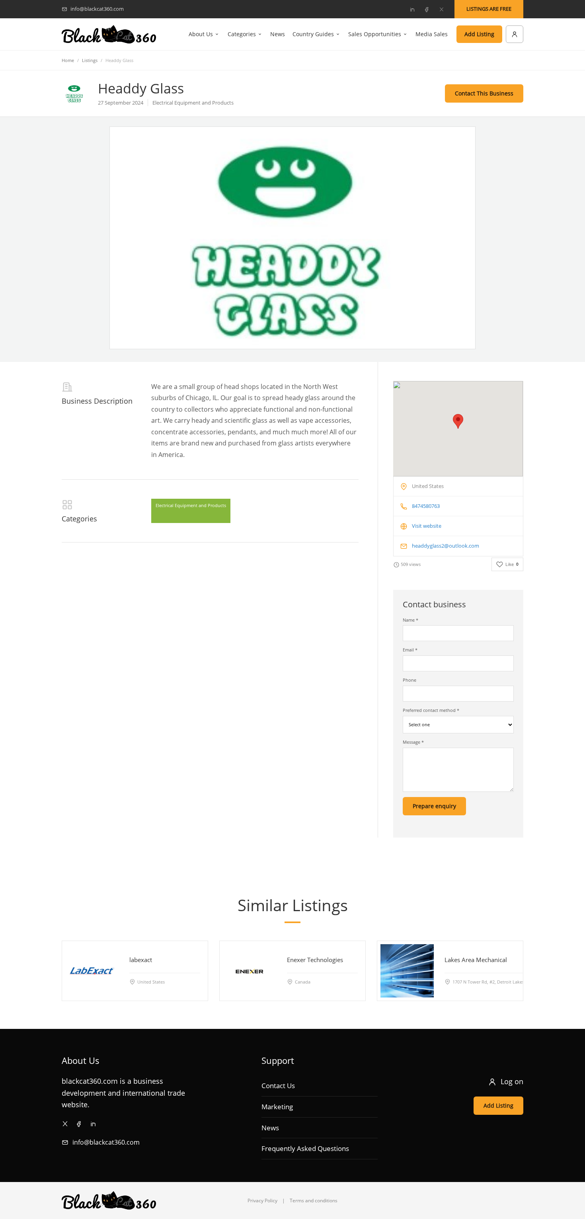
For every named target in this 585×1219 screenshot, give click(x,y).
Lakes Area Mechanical (476, 960)
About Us (201, 34)
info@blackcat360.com (106, 1142)
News (277, 34)
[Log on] (514, 34)
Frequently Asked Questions (305, 1148)
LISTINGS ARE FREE (488, 8)
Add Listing (479, 34)
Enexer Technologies (315, 960)
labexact (140, 960)
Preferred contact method (431, 710)
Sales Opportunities (374, 34)
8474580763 (426, 505)
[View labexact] (92, 971)
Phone (409, 680)
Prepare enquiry (434, 806)
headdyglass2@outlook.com (445, 545)
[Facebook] (426, 9)
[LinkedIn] (412, 9)
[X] (441, 9)
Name (410, 620)
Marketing (277, 1106)
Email (410, 650)
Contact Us (278, 1085)
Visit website (426, 525)
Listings (90, 60)
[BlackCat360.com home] (109, 34)
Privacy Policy (262, 1200)
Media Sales (431, 34)
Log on (512, 1081)
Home (68, 60)
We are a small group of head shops (205, 386)
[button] (458, 421)
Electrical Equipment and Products (191, 505)
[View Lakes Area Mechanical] (407, 971)
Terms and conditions (313, 1200)
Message (413, 742)
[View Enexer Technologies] (249, 971)
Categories (242, 34)
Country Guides (313, 34)
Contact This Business (484, 93)
